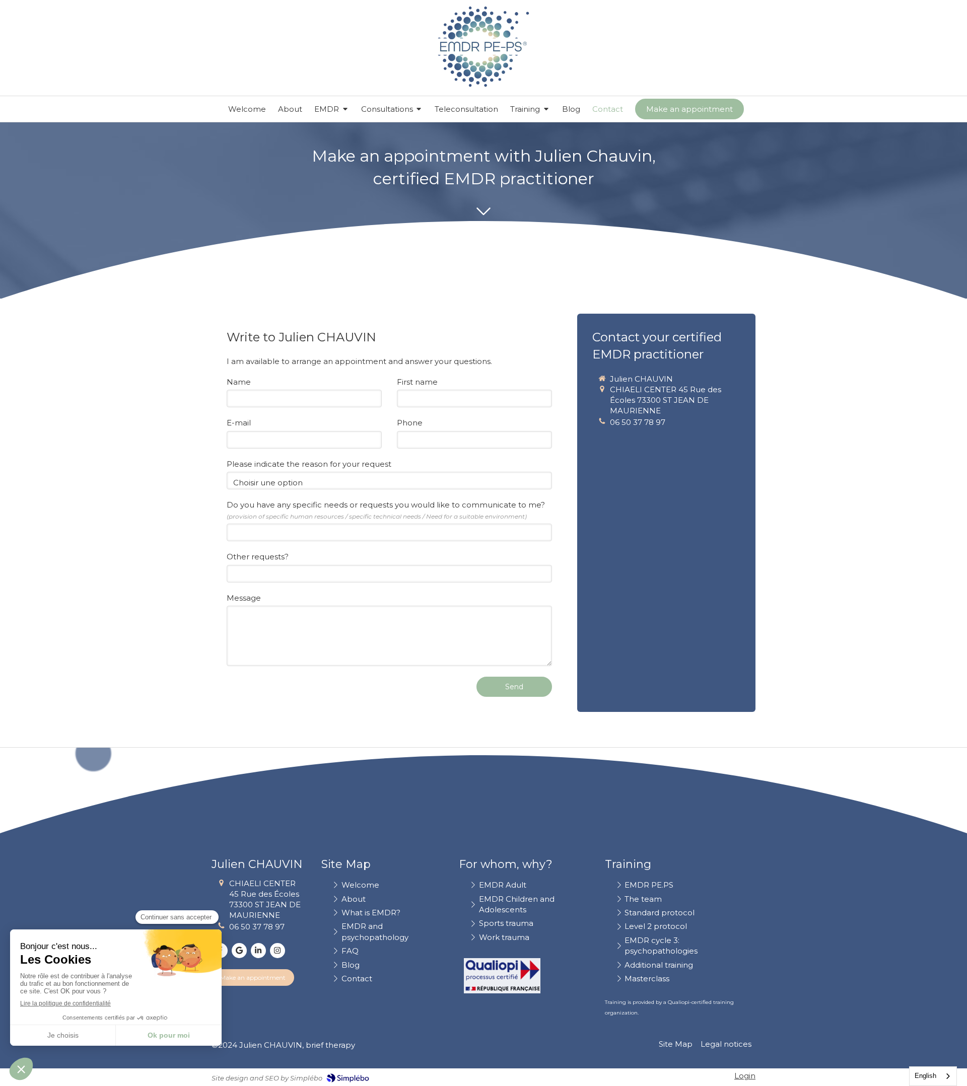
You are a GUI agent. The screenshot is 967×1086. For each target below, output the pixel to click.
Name (239, 382)
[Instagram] (277, 950)
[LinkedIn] (258, 950)
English (925, 1075)
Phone (410, 422)
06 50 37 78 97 (637, 422)
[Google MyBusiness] (239, 950)
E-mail (239, 422)
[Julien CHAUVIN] (483, 84)
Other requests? (258, 556)
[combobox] (933, 1076)
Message (244, 598)
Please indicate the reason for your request (309, 464)
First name (417, 382)
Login (744, 1075)
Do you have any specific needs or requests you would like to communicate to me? (386, 510)
